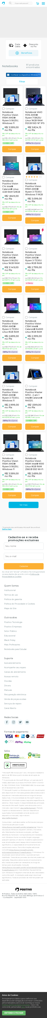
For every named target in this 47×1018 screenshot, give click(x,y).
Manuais (8, 690)
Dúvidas (8, 681)
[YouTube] (27, 722)
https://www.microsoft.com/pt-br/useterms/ (19, 827)
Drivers (7, 685)
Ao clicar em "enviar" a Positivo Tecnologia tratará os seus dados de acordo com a (23, 574)
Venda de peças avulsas (15, 699)
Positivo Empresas (13, 626)
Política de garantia (13, 599)
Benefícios (26, 53)
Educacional (9, 636)
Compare (10, 109)
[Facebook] (6, 722)
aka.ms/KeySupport (28, 808)
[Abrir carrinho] (38, 4)
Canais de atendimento (15, 672)
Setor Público (10, 631)
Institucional (10, 590)
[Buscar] (10, 3)
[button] (43, 3)
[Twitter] (20, 722)
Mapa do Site (10, 608)
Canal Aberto (10, 708)
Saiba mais (7, 529)
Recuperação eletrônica (15, 694)
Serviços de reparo (12, 703)
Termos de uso (11, 595)
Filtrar (22, 81)
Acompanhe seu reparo (15, 667)
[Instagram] (13, 722)
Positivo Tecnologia (13, 622)
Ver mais (23, 505)
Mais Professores (12, 644)
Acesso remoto (11, 676)
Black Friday (9, 640)
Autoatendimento (12, 663)
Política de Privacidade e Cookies (19, 604)
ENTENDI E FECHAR (13, 1013)
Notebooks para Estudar (15, 649)
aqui (23, 1007)
